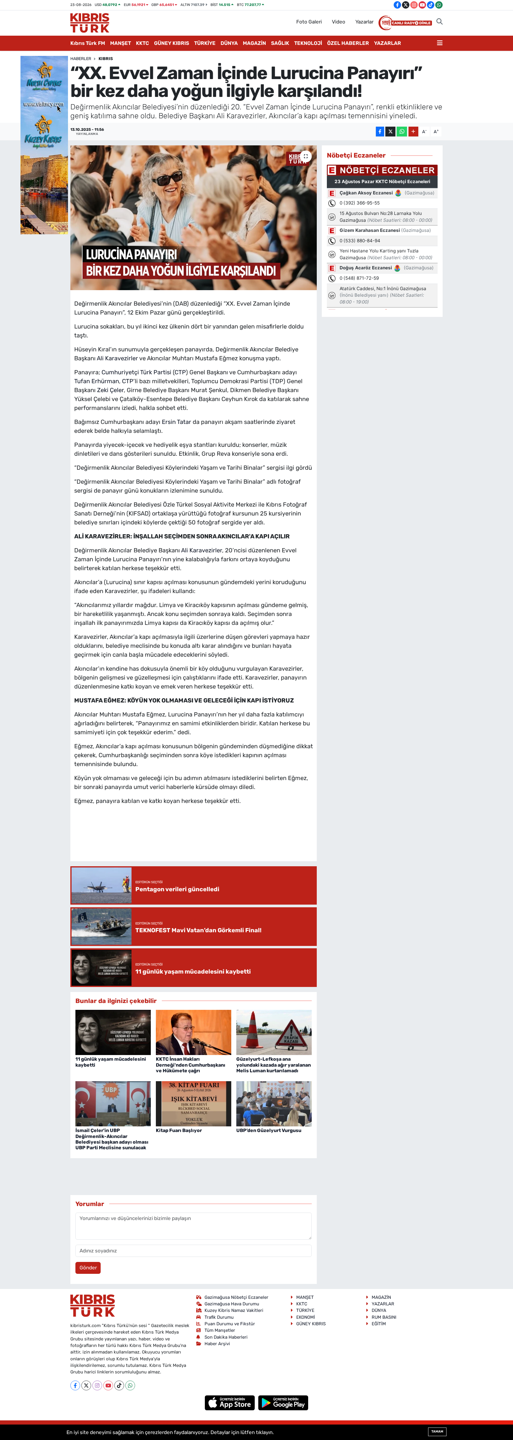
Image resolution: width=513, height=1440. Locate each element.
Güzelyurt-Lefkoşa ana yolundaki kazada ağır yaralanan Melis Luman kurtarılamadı (273, 1064)
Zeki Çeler (110, 390)
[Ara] (439, 22)
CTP (180, 372)
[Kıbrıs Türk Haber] (89, 22)
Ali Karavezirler (117, 358)
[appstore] (230, 1402)
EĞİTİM (379, 1323)
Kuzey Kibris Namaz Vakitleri (234, 1310)
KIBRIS (106, 58)
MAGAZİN (254, 43)
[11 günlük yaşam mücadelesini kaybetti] (113, 1032)
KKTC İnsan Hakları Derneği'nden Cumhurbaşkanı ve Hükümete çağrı (190, 1064)
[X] (86, 1385)
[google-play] (283, 1402)
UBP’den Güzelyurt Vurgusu (268, 1130)
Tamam (437, 1431)
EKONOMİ (305, 1317)
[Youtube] (108, 1385)
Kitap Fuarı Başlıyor (179, 1130)
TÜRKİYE (205, 43)
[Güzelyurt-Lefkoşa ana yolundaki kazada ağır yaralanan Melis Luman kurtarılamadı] (274, 1032)
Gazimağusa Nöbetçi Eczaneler (236, 1297)
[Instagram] (97, 1385)
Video (338, 22)
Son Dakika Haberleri (226, 1337)
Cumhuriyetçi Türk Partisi (136, 372)
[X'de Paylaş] (390, 131)
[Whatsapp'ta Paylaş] (402, 131)
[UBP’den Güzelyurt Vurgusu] (274, 1103)
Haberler (80, 58)
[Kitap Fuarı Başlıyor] (193, 1103)
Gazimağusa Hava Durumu (232, 1304)
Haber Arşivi (217, 1343)
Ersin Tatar (176, 421)
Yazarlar (364, 22)
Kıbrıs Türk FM (87, 43)
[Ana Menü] (440, 43)
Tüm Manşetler (220, 1330)
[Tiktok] (119, 1385)
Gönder (88, 1268)
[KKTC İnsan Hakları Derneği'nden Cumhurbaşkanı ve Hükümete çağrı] (193, 1032)
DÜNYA (229, 43)
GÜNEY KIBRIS (171, 43)
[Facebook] (75, 1385)
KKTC (142, 43)
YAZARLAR (387, 43)
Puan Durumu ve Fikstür (230, 1323)
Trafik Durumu (219, 1317)
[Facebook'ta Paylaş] (380, 131)
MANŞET (120, 43)
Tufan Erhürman (96, 381)
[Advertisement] (194, 839)
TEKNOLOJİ (308, 43)
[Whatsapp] (130, 1385)
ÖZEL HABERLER (348, 43)
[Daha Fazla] (413, 131)
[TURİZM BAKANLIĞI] (44, 144)
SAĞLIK (280, 43)
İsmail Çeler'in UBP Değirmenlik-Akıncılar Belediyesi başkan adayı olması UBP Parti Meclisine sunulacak (111, 1139)
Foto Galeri (309, 22)
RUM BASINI (384, 1317)
